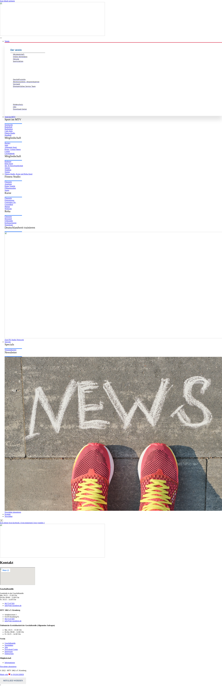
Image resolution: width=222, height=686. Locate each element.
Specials (8, 342)
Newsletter (8, 516)
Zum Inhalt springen (7, 1)
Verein (7, 41)
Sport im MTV (10, 117)
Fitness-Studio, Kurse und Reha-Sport (18, 174)
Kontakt (8, 514)
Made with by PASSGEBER (12, 674)
